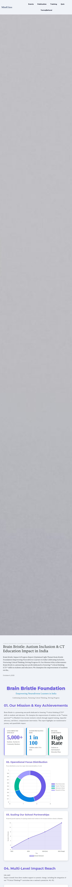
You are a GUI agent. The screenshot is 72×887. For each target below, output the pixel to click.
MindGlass (7, 7)
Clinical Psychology (10, 643)
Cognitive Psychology (24, 643)
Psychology (37, 643)
